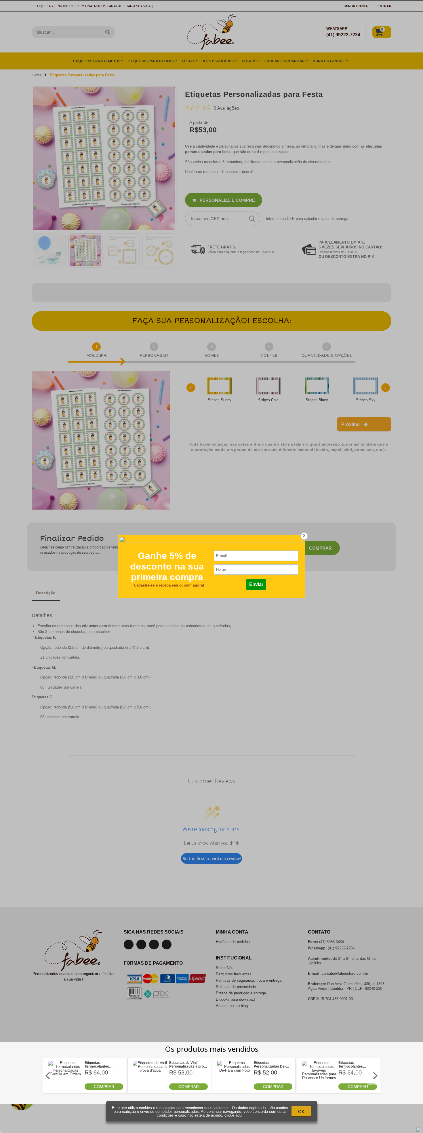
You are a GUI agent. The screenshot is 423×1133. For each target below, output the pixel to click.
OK (301, 1111)
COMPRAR (104, 1086)
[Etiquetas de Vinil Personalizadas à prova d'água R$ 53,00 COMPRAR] (150, 1088)
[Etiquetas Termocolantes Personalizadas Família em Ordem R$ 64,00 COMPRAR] (65, 1088)
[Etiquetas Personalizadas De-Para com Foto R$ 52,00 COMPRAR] (234, 1088)
